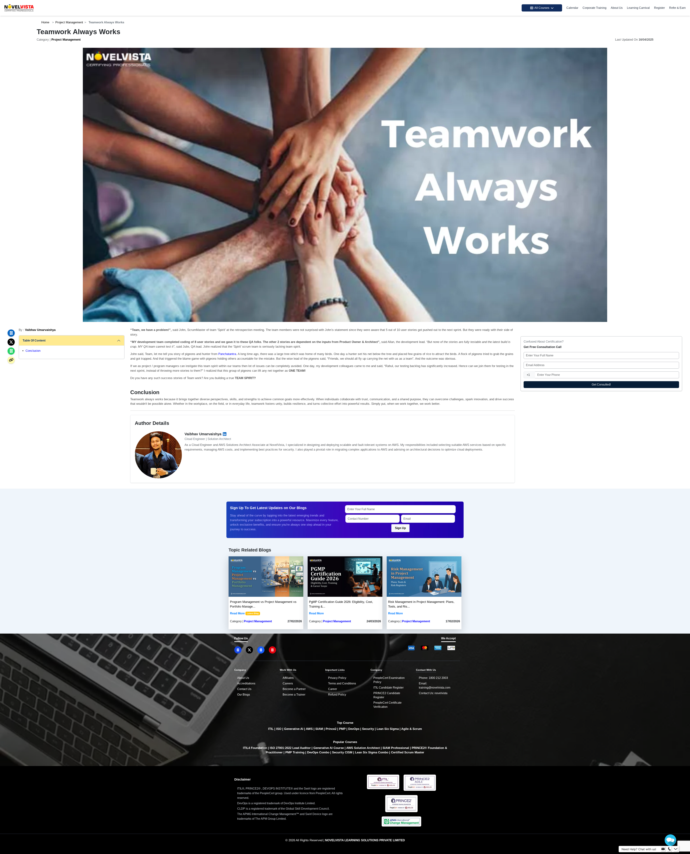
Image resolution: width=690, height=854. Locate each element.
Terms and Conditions (342, 683)
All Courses (541, 7)
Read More (237, 613)
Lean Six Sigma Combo (371, 752)
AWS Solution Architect (363, 748)
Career (332, 689)
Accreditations (246, 683)
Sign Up (400, 528)
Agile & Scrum (411, 729)
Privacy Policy (337, 677)
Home (45, 22)
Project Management (69, 22)
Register (659, 7)
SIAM (319, 729)
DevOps (353, 729)
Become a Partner (294, 689)
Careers (288, 683)
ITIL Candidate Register (388, 687)
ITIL (270, 729)
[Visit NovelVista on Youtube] (272, 650)
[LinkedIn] (224, 434)
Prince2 (331, 729)
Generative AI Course (328, 748)
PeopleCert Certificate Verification (387, 704)
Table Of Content (34, 340)
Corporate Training (594, 7)
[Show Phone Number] (669, 849)
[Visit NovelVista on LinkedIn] (238, 650)
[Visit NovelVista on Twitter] (249, 650)
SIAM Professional (396, 748)
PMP (342, 729)
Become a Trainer (294, 694)
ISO (278, 729)
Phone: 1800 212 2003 (433, 677)
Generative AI (293, 729)
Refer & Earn (677, 7)
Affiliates (288, 677)
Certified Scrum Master (407, 752)
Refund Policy (337, 694)
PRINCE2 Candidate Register (386, 695)
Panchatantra (227, 354)
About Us (617, 7)
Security (368, 729)
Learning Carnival (638, 7)
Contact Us (244, 689)
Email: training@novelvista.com (434, 685)
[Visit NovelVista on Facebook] (260, 650)
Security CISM (342, 752)
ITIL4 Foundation (255, 748)
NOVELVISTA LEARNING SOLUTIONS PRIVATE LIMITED (365, 840)
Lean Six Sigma (388, 729)
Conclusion (33, 350)
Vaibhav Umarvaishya (40, 330)
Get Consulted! (601, 384)
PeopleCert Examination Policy (389, 680)
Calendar (572, 7)
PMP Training (294, 752)
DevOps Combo (318, 752)
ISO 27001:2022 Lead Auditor (290, 748)
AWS (309, 729)
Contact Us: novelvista (433, 693)
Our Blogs (243, 694)
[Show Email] (663, 849)
